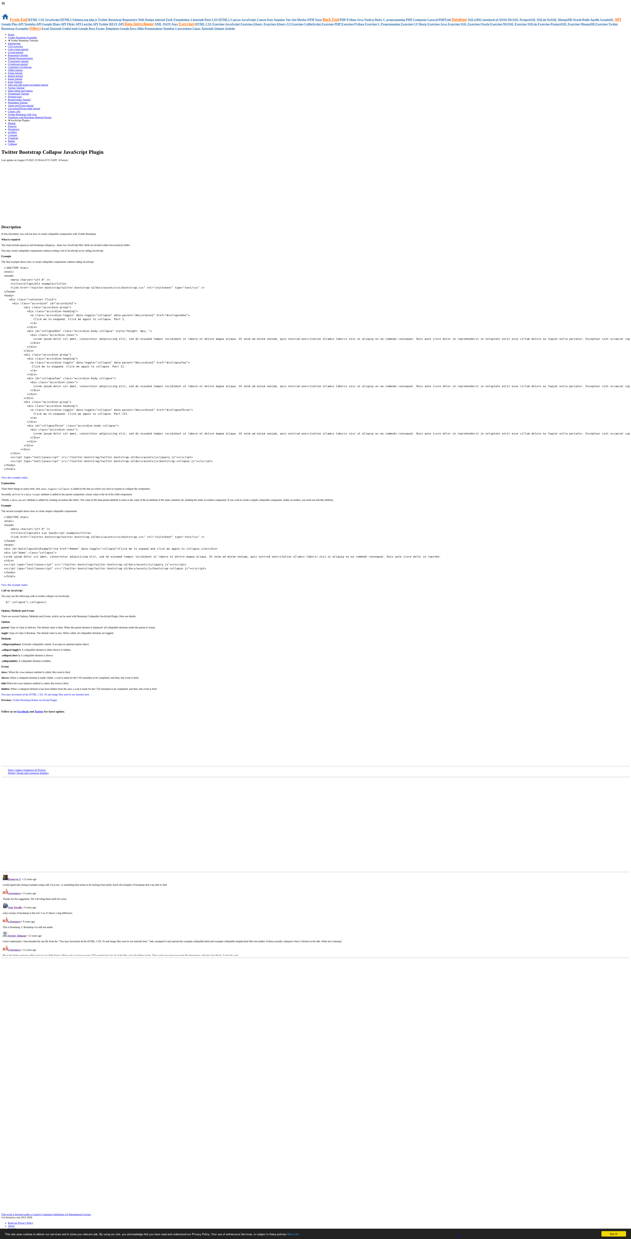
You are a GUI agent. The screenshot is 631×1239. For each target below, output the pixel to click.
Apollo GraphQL (602, 19)
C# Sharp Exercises (427, 24)
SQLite (541, 19)
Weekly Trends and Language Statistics (28, 773)
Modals (12, 123)
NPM (310, 19)
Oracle (577, 19)
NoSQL (552, 19)
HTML (33, 19)
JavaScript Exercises (239, 24)
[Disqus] (315, 915)
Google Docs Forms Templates (98, 28)
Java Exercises (450, 24)
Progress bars (15, 96)
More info (293, 1234)
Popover (12, 126)
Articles (230, 28)
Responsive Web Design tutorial (143, 19)
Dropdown (13, 129)
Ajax (174, 24)
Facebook (23, 711)
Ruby (379, 19)
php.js (93, 19)
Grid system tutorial (18, 49)
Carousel (12, 135)
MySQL (513, 19)
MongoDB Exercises (594, 24)
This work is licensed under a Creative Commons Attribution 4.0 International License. (46, 1214)
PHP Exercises (344, 24)
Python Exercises (365, 24)
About (11, 1226)
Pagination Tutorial (18, 102)
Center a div (14, 111)
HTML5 (66, 19)
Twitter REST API (111, 24)
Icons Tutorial (15, 82)
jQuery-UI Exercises (290, 24)
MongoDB (565, 19)
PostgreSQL (528, 19)
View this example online (14, 477)
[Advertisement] (39, 168)
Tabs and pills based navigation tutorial (28, 84)
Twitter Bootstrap (110, 19)
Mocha (301, 19)
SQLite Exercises (538, 24)
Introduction (14, 43)
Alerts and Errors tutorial (21, 105)
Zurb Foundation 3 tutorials (185, 19)
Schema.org (80, 19)
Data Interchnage (139, 24)
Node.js (369, 19)
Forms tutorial (15, 73)
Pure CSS (211, 19)
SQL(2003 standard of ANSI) (487, 19)
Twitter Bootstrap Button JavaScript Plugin (34, 700)
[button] (315, 3)
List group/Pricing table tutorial (24, 108)
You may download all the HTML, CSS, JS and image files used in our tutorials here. (45, 694)
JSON (167, 24)
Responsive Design (18, 55)
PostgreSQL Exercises (565, 24)
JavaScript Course (253, 19)
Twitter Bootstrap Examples (22, 37)
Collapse (12, 144)
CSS (41, 19)
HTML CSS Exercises (209, 24)
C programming (394, 19)
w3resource (7, 7)
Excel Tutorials (52, 28)
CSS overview (15, 46)
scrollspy (12, 132)
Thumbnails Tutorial (18, 93)
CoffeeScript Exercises (319, 24)
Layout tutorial (15, 52)
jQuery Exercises (264, 24)
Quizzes (219, 28)
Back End (330, 19)
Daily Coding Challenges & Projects (27, 770)
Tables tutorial (15, 70)
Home (11, 34)
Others (35, 28)
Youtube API (33, 24)
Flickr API (74, 24)
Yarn (318, 19)
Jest (293, 19)
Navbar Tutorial (16, 87)
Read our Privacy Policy (20, 1223)
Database (459, 19)
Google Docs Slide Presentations (141, 28)
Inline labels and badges (20, 90)
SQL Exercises (470, 24)
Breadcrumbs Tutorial (19, 99)
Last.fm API (90, 24)
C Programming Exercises (395, 24)
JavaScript (52, 19)
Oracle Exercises (491, 24)
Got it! (614, 1234)
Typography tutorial (18, 61)
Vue (288, 19)
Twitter (39, 711)
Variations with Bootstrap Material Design (29, 117)
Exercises (187, 24)
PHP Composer (416, 19)
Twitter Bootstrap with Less (22, 114)
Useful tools (70, 28)
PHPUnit (445, 19)
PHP (342, 19)
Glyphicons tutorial (18, 64)
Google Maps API (54, 24)
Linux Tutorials (202, 28)
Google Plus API (12, 24)
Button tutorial (15, 76)
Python (351, 19)
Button (11, 141)
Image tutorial (15, 79)
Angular (279, 19)
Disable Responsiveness (20, 58)
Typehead (13, 138)
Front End (18, 19)
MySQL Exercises (515, 24)
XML (158, 24)
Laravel (432, 19)
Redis (586, 19)
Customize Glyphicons (20, 67)
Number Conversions (177, 28)
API (617, 19)
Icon (270, 19)
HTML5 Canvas (229, 19)
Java (360, 19)
